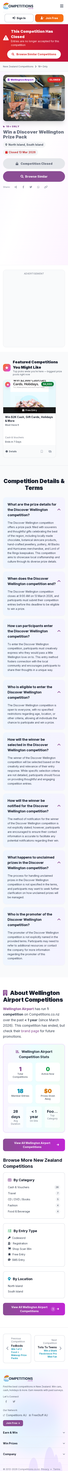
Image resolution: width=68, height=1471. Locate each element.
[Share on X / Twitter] (31, 187)
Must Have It (12, 425)
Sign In (21, 18)
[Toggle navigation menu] (62, 6)
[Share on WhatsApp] (38, 187)
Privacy (45, 1469)
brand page (30, 1031)
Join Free (52, 18)
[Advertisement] (34, 226)
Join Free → (13, 1423)
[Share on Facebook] (23, 187)
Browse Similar (36, 176)
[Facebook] (6, 1403)
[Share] (16, 187)
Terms (56, 1469)
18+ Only (43, 66)
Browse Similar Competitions (36, 54)
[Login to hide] (50, 451)
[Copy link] (46, 187)
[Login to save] (41, 451)
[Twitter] (14, 1403)
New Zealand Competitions (18, 66)
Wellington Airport (18, 1009)
